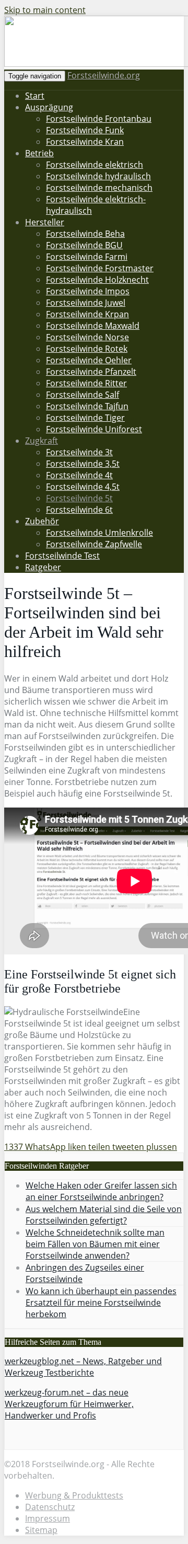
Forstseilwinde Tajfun (87, 406)
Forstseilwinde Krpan (87, 314)
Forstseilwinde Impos (88, 291)
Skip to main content (45, 10)
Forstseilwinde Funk (85, 130)
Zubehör (42, 521)
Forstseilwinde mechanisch (99, 187)
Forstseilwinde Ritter (86, 383)
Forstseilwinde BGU (84, 245)
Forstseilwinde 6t (79, 509)
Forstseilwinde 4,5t (83, 486)
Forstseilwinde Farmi (86, 256)
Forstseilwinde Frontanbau (98, 118)
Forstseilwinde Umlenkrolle (99, 532)
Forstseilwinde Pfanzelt (91, 371)
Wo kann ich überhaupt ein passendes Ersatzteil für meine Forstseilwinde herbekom (101, 1302)
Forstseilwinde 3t (79, 452)
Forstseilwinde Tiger (85, 417)
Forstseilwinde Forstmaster (100, 268)
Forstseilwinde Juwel (85, 302)
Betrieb (39, 153)
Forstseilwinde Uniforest (94, 429)
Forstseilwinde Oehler (89, 360)
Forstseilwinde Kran (85, 141)
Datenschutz (50, 1507)
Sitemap (41, 1530)
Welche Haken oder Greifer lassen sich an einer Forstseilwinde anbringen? (101, 1191)
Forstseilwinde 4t (79, 475)
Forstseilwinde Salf (82, 394)
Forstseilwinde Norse (87, 337)
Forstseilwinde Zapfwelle (94, 544)
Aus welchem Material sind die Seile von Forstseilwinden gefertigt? (104, 1214)
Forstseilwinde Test (62, 555)
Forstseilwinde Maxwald (92, 325)
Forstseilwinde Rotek (86, 348)
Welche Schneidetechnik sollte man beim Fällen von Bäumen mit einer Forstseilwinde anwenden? (95, 1244)
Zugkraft (41, 440)
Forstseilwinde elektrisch (94, 164)
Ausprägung (49, 107)
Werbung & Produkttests (74, 1495)
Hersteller (44, 222)
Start (34, 95)
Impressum (47, 1518)
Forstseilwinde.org (103, 75)
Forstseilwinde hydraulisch (98, 176)
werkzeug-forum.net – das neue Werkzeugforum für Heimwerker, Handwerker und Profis (69, 1404)
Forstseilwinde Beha (85, 233)
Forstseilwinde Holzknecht (97, 279)
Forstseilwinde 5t (79, 498)
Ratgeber (43, 567)
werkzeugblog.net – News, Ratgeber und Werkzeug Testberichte (83, 1366)
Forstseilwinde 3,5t (83, 463)
